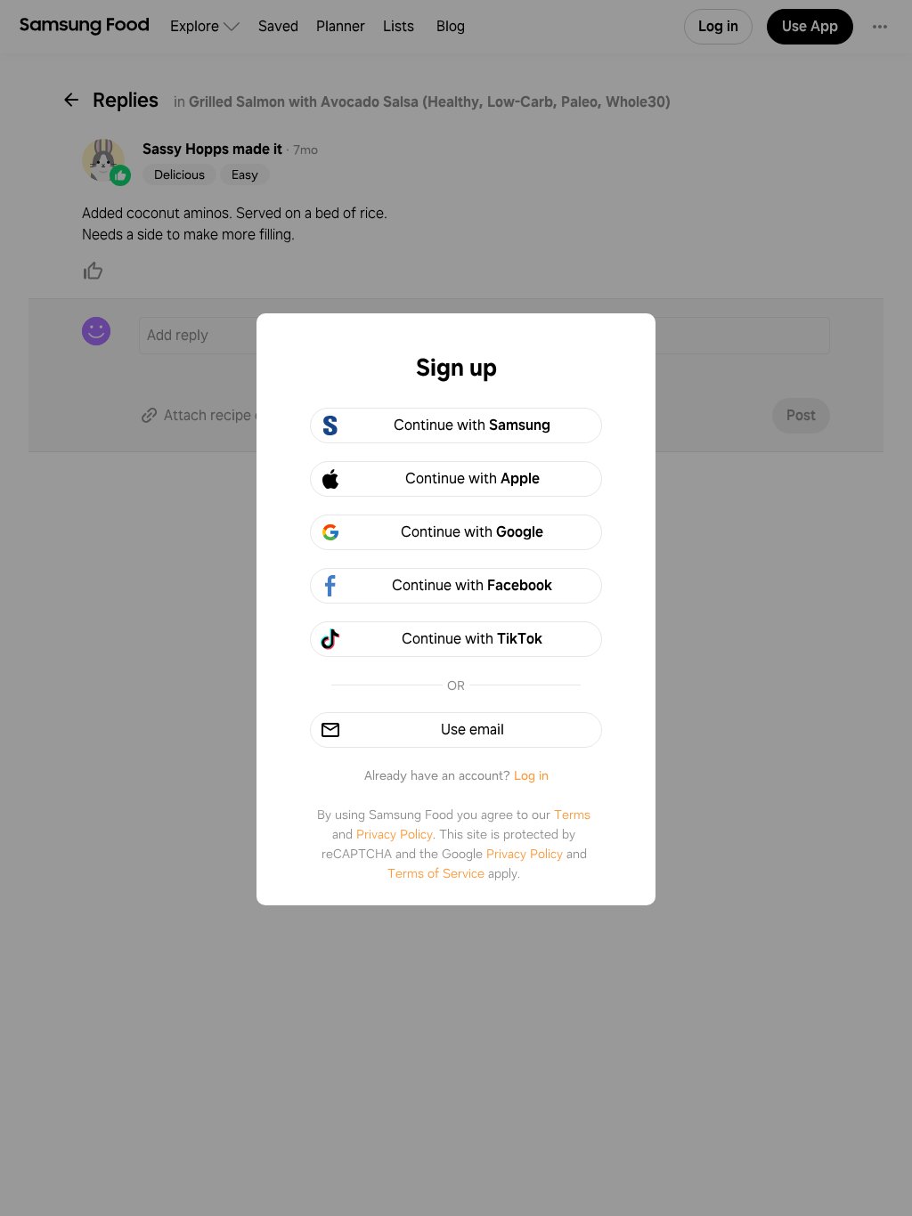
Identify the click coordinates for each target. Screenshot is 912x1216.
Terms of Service (435, 873)
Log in (531, 775)
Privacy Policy (394, 834)
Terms (572, 815)
